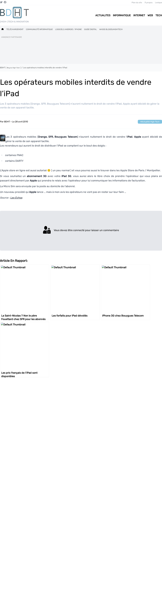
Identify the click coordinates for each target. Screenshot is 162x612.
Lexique (158, 2)
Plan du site (137, 2)
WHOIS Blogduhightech (111, 29)
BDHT (7, 121)
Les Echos (16, 197)
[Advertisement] (81, 50)
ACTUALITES (102, 15)
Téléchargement (14, 29)
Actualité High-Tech (150, 122)
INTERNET (139, 15)
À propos (149, 2)
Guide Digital (90, 29)
